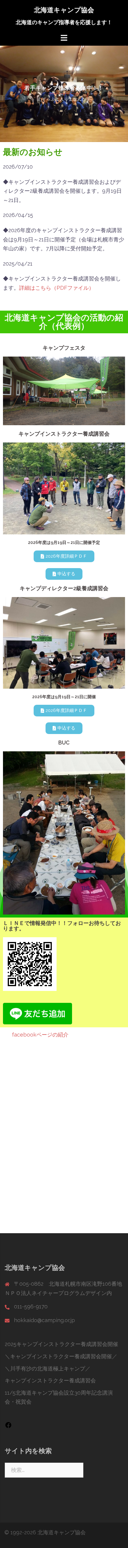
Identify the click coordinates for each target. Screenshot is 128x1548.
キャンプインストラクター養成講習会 (50, 1380)
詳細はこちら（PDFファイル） (56, 288)
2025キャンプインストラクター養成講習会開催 (61, 1344)
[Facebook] (8, 1427)
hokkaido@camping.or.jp (44, 1320)
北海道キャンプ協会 (64, 10)
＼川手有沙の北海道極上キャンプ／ (47, 1368)
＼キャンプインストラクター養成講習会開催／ (61, 1356)
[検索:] (44, 1470)
